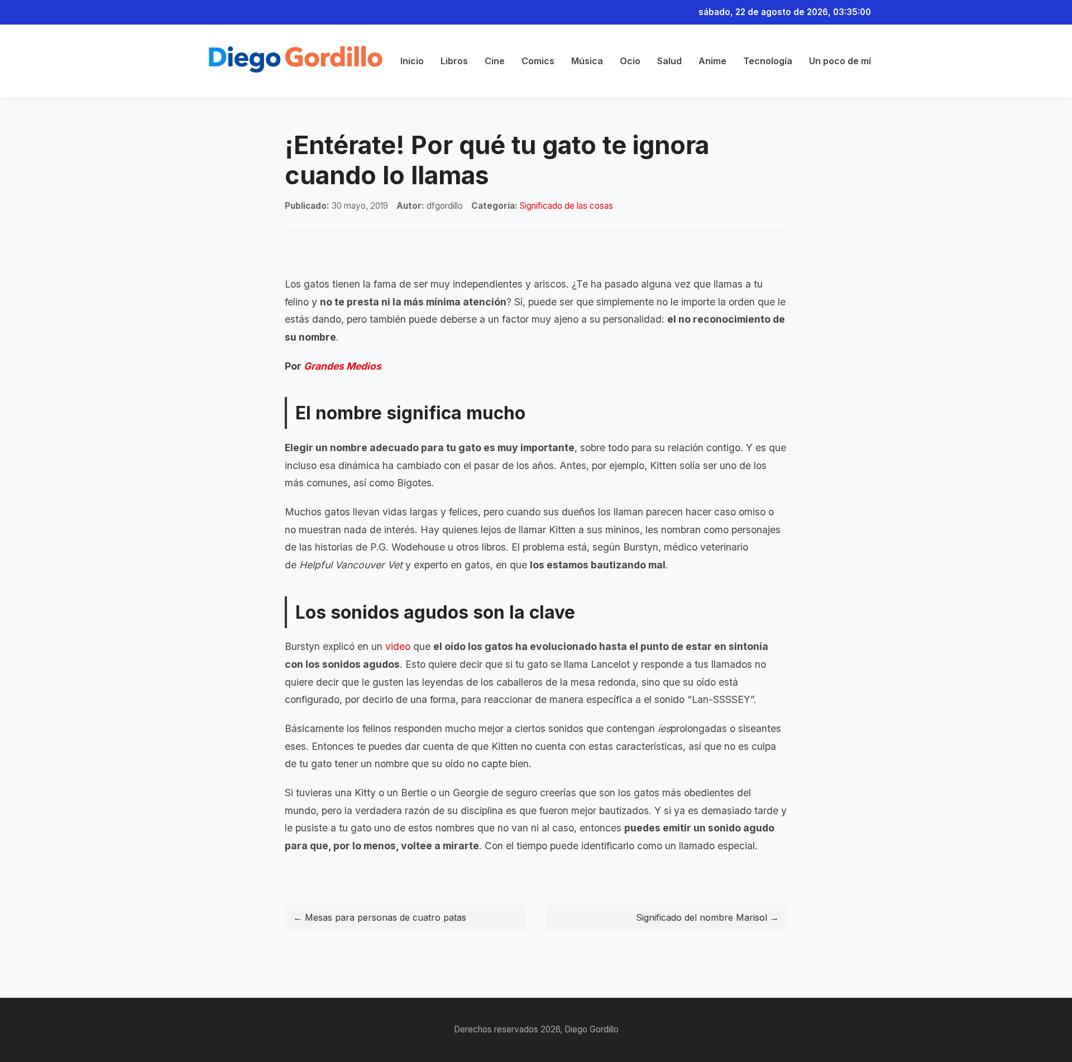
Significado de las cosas (566, 205)
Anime (712, 60)
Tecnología (767, 60)
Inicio (412, 60)
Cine (495, 60)
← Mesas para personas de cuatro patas (379, 917)
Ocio (630, 60)
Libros (454, 60)
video (397, 646)
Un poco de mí (840, 60)
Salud (669, 60)
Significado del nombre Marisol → (707, 917)
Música (587, 60)
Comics (537, 60)
